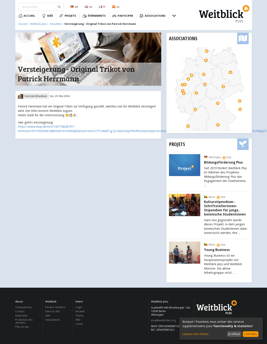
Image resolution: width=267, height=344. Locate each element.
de (76, 7)
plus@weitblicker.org (163, 320)
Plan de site (22, 326)
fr (104, 7)
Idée (50, 16)
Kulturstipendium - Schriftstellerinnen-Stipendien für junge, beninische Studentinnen (225, 208)
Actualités (55, 24)
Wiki (78, 319)
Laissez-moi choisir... (196, 334)
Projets (70, 16)
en (90, 7)
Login (79, 307)
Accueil (29, 16)
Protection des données (24, 321)
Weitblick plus (38, 24)
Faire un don (52, 311)
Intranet (80, 311)
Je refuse (234, 334)
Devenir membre (55, 307)
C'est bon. (250, 334)
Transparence (23, 307)
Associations (155, 16)
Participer (125, 16)
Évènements (97, 16)
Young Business (217, 250)
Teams (79, 315)
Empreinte (21, 315)
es (118, 7)
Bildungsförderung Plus (223, 162)
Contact (19, 311)
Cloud (79, 323)
